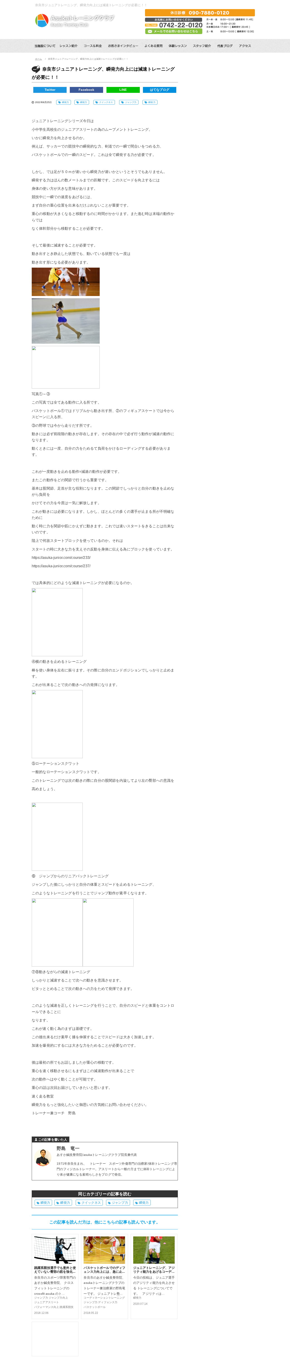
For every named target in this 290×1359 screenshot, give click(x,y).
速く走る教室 (43, 1096)
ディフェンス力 (107, 1302)
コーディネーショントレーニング (104, 1297)
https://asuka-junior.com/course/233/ (61, 558)
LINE (123, 89)
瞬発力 (65, 102)
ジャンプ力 (131, 102)
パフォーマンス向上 (46, 1307)
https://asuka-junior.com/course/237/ (61, 566)
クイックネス (106, 102)
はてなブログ (159, 89)
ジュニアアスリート (46, 1302)
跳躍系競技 (66, 1307)
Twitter (50, 89)
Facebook (86, 89)
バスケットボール (95, 1307)
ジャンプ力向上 (58, 1297)
